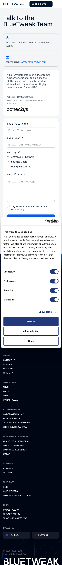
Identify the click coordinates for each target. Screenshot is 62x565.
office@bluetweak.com (33, 62)
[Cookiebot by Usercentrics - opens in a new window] (45, 221)
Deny (31, 341)
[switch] (54, 281)
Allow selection (31, 331)
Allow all (31, 321)
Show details (45, 312)
